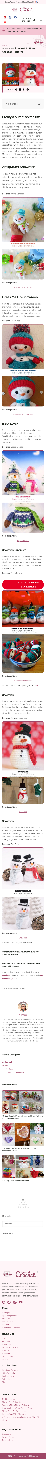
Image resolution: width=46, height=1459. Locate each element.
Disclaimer (6, 1434)
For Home (6, 1344)
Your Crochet (12, 29)
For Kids (5, 1350)
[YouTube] (5, 22)
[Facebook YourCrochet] (9, 1302)
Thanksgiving (7, 1356)
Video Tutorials (8, 1373)
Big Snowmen (23, 540)
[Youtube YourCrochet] (21, 1302)
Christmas (9, 1069)
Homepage (6, 1313)
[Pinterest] (5, 17)
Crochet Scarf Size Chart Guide (15, 1414)
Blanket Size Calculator (12, 1402)
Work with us (7, 1322)
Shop (4, 1382)
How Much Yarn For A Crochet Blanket (18, 1408)
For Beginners (8, 1376)
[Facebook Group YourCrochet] (15, 1302)
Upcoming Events (9, 1316)
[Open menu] (40, 20)
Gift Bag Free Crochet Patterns (15, 1181)
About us (6, 1319)
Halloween (6, 1353)
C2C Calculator (8, 1399)
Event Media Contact (11, 1328)
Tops (4, 1338)
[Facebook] (15, 17)
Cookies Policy (8, 1440)
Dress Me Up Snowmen (23, 414)
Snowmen (23, 811)
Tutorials (6, 1379)
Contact (5, 1325)
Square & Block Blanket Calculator (16, 1405)
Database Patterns (10, 1370)
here (36, 685)
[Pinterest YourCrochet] (3, 1302)
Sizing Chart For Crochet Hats (14, 1411)
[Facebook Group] (10, 17)
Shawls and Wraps (10, 1347)
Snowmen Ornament (23, 681)
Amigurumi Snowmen (23, 287)
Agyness (23, 1015)
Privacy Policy (8, 1437)
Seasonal (6, 1065)
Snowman (23, 938)
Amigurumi (22, 29)
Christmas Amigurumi (16, 1072)
